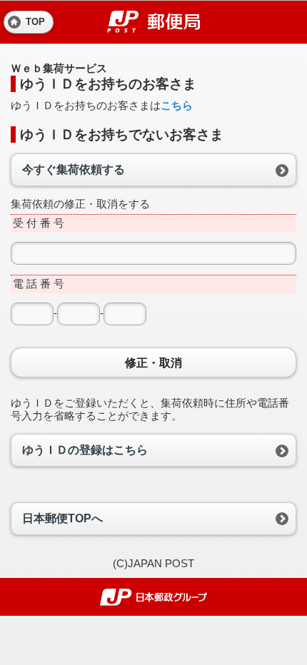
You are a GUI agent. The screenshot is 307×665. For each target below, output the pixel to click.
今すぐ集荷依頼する (73, 169)
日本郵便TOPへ (62, 518)
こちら (177, 105)
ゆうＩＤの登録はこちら (85, 450)
